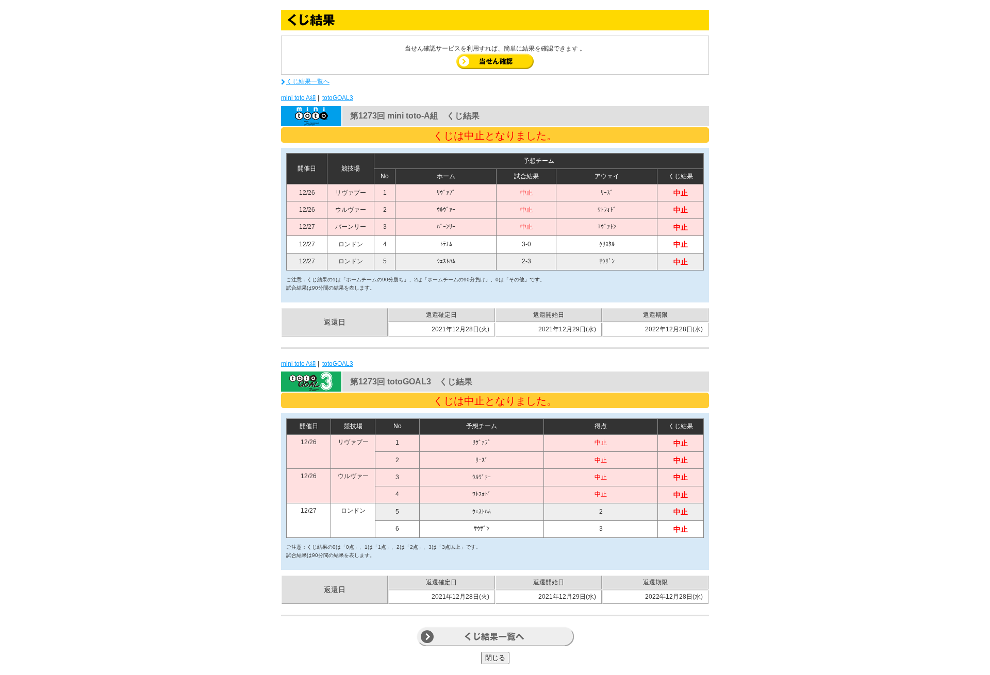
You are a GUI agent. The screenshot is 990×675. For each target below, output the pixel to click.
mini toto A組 (298, 98)
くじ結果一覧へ (307, 81)
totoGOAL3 (337, 98)
